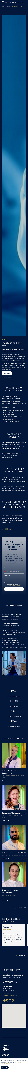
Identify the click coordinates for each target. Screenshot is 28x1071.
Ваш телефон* (8, 568)
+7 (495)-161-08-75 (8, 990)
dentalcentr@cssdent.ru (10, 995)
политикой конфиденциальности (13, 585)
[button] (7, 373)
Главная (3, 6)
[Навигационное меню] (25, 2)
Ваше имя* (7, 575)
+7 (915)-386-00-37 (8, 988)
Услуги (8, 6)
